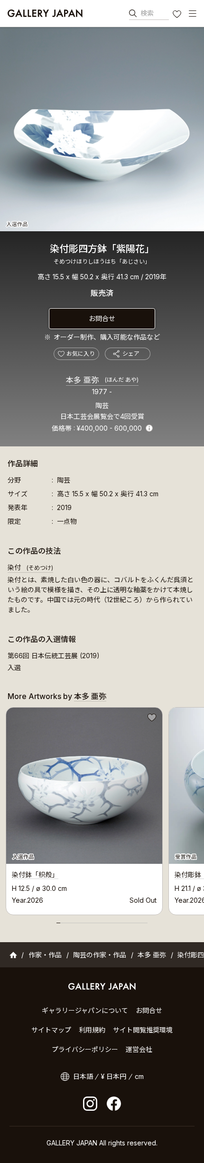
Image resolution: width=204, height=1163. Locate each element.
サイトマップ (51, 1030)
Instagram (90, 1104)
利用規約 (92, 1030)
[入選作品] (102, 129)
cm (139, 1076)
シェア (130, 353)
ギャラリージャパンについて (85, 1010)
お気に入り (178, 15)
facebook (114, 1104)
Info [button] (149, 428)
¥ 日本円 (113, 1076)
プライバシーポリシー (85, 1049)
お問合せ (102, 318)
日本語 (83, 1076)
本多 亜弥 (102, 380)
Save (150, 719)
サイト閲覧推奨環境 (143, 1030)
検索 (147, 13)
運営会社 (139, 1049)
